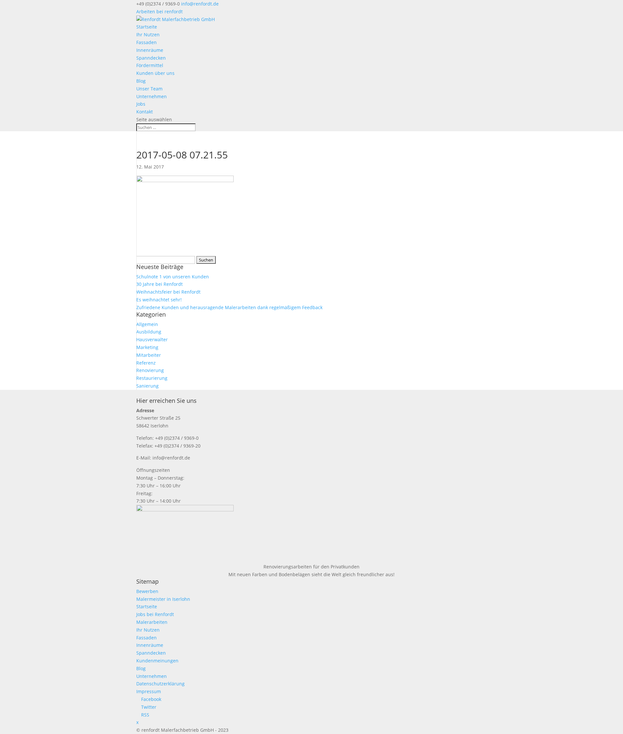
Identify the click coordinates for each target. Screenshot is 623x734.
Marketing (147, 347)
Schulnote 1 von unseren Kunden (172, 277)
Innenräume (149, 50)
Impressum (148, 691)
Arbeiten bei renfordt (159, 11)
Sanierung (147, 386)
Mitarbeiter (148, 355)
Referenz (146, 363)
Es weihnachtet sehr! (159, 300)
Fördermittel (149, 65)
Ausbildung (148, 332)
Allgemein (147, 324)
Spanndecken (151, 58)
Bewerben (147, 591)
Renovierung (150, 370)
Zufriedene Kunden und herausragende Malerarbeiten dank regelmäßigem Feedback (229, 307)
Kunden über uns (155, 73)
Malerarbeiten (151, 622)
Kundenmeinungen (157, 661)
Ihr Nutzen (148, 34)
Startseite (146, 27)
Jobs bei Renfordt (155, 614)
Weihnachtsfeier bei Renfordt (168, 292)
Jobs (140, 104)
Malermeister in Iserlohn (163, 599)
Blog (141, 81)
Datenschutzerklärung (160, 684)
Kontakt (144, 112)
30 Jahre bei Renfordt (159, 284)
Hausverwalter (152, 339)
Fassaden (146, 42)
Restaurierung (151, 378)
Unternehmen (151, 96)
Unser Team (149, 89)
